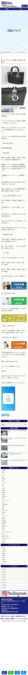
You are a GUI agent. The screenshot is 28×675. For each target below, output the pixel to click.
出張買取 (7, 618)
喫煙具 (3, 518)
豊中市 (11, 111)
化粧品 (3, 512)
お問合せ (25, 618)
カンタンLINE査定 (10, 672)
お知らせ (4, 542)
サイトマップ (16, 621)
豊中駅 (3, 549)
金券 (3, 502)
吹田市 (3, 557)
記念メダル (5, 510)
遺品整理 (12, 618)
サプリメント (5, 516)
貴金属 (3, 478)
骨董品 (3, 490)
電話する (4, 672)
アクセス (21, 9)
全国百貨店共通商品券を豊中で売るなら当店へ (17, 445)
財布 (3, 472)
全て (3, 111)
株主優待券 (5, 504)
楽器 (3, 528)
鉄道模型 (4, 522)
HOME (6, 9)
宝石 (3, 480)
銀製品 (3, 494)
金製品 (3, 492)
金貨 (3, 508)
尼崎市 (3, 555)
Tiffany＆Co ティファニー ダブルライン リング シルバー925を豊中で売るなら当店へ (17, 453)
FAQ (21, 618)
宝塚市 (3, 563)
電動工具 (4, 526)
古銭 (3, 506)
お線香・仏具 (5, 538)
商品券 (3, 470)
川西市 (3, 559)
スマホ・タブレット (7, 532)
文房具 (3, 520)
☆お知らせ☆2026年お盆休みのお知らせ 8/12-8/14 (17, 460)
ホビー (3, 530)
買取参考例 (18, 616)
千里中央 (4, 561)
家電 (3, 524)
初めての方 (7, 616)
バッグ (3, 474)
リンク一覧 (22, 621)
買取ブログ (24, 616)
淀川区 (3, 551)
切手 (3, 534)
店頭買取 (2, 618)
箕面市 (3, 553)
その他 (3, 540)
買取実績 (23, 672)
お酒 (3, 488)
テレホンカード (6, 500)
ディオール (7, 111)
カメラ (3, 486)
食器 (3, 498)
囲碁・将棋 (5, 536)
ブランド (4, 482)
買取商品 (13, 616)
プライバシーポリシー (7, 621)
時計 (3, 484)
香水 (3, 514)
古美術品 (4, 496)
